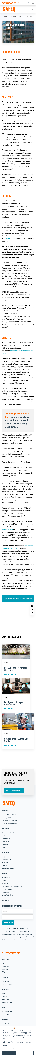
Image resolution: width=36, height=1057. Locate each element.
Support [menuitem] (5, 873)
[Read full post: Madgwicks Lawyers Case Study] (16, 686)
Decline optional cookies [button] (25, 1053)
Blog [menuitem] (3, 857)
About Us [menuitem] (5, 1019)
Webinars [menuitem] (5, 999)
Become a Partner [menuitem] (8, 981)
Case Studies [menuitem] (13, 16)
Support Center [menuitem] (7, 877)
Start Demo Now (13, 790)
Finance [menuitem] (5, 845)
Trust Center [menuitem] (6, 883)
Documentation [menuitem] (7, 889)
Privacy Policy (9, 1038)
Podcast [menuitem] (5, 862)
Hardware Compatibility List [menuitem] (12, 886)
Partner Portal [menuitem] (7, 984)
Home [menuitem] (5, 16)
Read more (9, 674)
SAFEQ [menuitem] (4, 963)
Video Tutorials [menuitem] (7, 895)
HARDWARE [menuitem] (6, 966)
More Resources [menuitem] (8, 868)
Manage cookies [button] (18, 1049)
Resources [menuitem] (5, 852)
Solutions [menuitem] (5, 959)
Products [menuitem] (5, 811)
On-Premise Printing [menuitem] (9, 821)
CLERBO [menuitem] (5, 969)
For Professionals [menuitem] (8, 1011)
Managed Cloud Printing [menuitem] (11, 818)
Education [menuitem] (5, 842)
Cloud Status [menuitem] (6, 880)
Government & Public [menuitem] (9, 833)
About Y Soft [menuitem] (6, 1023)
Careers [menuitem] (4, 1007)
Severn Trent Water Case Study (17, 739)
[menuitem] (25, 16)
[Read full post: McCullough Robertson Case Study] (16, 651)
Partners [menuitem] (5, 977)
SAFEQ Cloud (11, 239)
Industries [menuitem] (5, 829)
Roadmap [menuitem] (5, 892)
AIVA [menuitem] (4, 972)
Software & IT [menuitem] (7, 836)
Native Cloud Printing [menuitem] (10, 815)
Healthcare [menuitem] (6, 839)
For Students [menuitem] (7, 1014)
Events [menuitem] (4, 996)
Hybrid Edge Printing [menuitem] (9, 824)
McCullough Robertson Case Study (15, 668)
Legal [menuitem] (4, 847)
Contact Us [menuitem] (5, 900)
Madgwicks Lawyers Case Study (14, 703)
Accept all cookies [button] (9, 1053)
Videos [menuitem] (4, 865)
